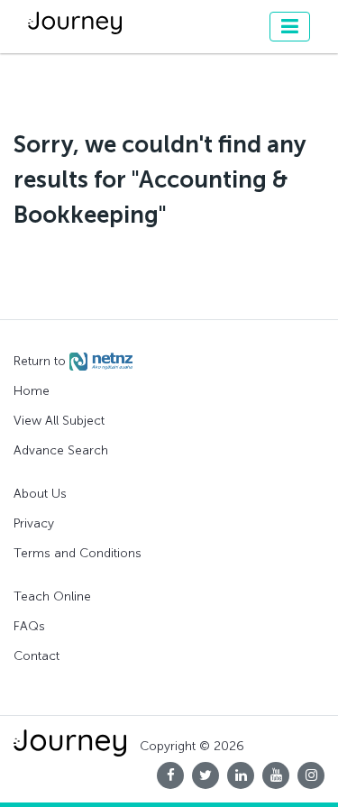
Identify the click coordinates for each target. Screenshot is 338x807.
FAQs (29, 626)
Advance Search (61, 450)
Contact (36, 656)
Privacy (34, 523)
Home (32, 391)
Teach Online (52, 596)
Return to (41, 361)
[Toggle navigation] (289, 26)
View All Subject (59, 420)
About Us (40, 493)
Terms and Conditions (78, 553)
